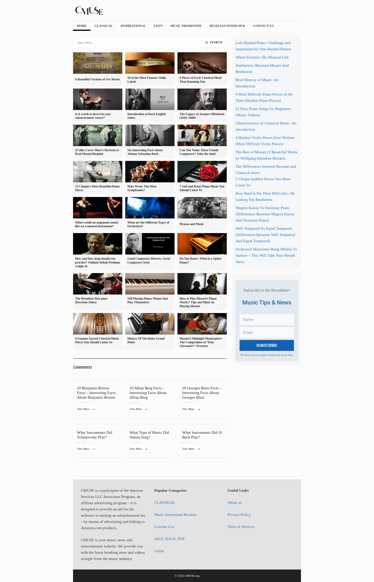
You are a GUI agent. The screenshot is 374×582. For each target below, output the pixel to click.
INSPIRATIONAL (133, 26)
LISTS (158, 26)
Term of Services (241, 526)
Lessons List (164, 526)
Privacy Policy (239, 514)
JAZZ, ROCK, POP (169, 539)
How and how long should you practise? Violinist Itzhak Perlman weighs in (97, 262)
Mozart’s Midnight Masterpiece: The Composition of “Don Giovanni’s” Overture (201, 342)
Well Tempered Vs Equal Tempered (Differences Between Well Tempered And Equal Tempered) (265, 234)
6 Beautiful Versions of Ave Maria (97, 79)
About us (235, 502)
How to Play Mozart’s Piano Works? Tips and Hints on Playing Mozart (198, 302)
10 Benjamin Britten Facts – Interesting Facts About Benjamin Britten (97, 399)
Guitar (159, 551)
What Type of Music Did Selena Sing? (150, 441)
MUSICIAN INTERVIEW (227, 26)
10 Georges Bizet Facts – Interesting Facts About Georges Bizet (202, 399)
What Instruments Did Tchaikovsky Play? (97, 441)
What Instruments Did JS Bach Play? (202, 441)
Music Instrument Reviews (175, 514)
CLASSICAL (103, 26)
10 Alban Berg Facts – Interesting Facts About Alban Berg (150, 399)
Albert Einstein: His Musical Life (262, 57)
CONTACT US (263, 26)
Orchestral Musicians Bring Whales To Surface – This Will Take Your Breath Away (266, 255)
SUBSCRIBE (266, 345)
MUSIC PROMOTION (186, 26)
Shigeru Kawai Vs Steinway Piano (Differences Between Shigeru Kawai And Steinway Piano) (265, 214)
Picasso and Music (192, 224)
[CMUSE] (94, 10)
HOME (82, 26)
